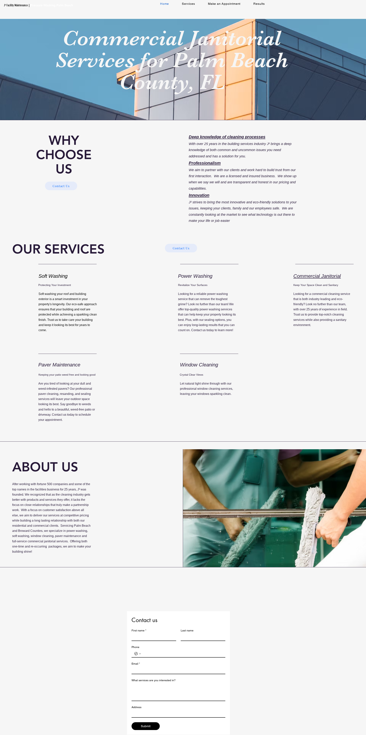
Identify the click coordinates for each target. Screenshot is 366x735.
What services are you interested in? (154, 680)
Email (136, 663)
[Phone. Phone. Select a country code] (137, 653)
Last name (187, 630)
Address (136, 707)
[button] (188, 3)
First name (139, 630)
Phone (135, 647)
